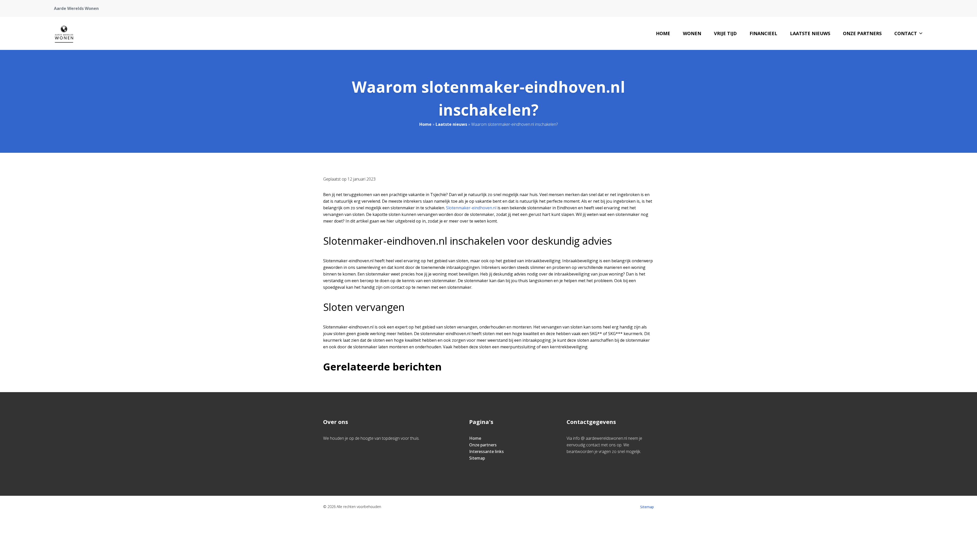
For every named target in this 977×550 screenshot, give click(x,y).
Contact (905, 33)
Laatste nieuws (810, 33)
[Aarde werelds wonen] (64, 33)
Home (663, 33)
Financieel (763, 33)
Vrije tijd (725, 33)
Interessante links (486, 451)
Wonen (692, 33)
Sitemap (477, 458)
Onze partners (862, 33)
